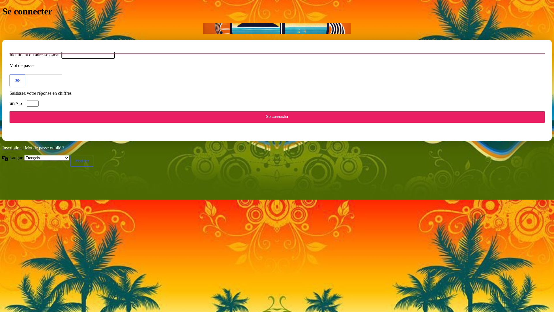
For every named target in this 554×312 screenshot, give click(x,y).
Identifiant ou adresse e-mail (35, 54)
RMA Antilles (277, 28)
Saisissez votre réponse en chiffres (41, 93)
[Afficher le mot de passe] (17, 80)
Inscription (12, 147)
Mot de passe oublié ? (44, 147)
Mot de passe (21, 65)
